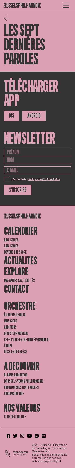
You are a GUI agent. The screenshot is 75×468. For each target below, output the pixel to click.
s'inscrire (17, 190)
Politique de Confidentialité (44, 179)
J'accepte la (36, 179)
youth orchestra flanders (21, 387)
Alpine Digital (53, 461)
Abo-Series (11, 240)
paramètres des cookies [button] (47, 458)
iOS (11, 116)
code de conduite (15, 416)
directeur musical (16, 333)
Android (34, 116)
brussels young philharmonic (23, 381)
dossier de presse (15, 351)
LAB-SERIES (11, 246)
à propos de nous (15, 314)
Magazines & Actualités (19, 280)
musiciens (10, 321)
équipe (8, 345)
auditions (10, 327)
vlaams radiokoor (15, 375)
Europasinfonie (14, 393)
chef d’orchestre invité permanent (27, 339)
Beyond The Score (15, 252)
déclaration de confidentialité (49, 455)
